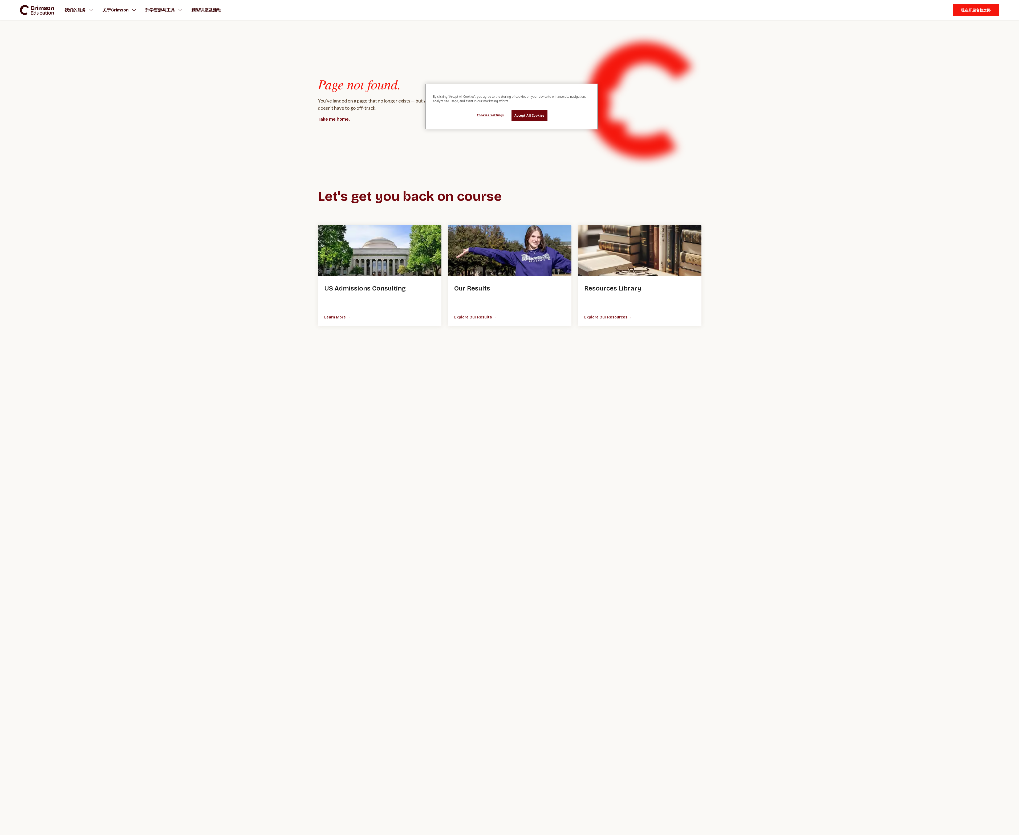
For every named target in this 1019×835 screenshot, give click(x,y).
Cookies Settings (490, 115)
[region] (511, 106)
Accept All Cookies (529, 115)
